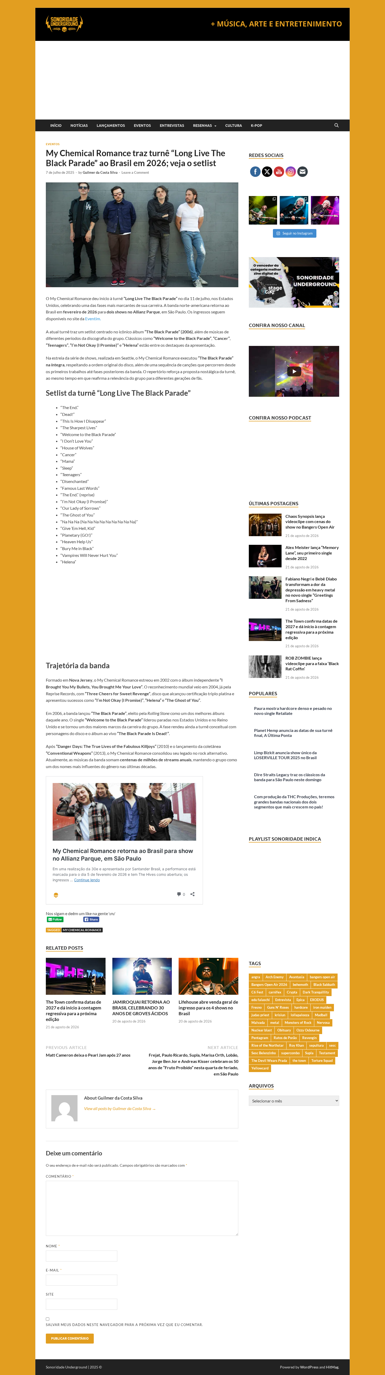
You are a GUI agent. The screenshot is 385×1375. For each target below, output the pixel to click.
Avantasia (296, 977)
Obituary (284, 1030)
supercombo (290, 1053)
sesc (332, 1045)
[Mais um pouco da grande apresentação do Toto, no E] (294, 210)
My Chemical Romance (82, 930)
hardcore (301, 1007)
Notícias (79, 125)
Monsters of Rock (298, 1022)
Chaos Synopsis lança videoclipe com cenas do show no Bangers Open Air (310, 522)
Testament (327, 1053)
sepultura (316, 1045)
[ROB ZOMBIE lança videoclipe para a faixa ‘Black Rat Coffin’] (265, 658)
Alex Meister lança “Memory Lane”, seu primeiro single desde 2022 (312, 553)
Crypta (292, 992)
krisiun (280, 1015)
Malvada (258, 1022)
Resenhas (202, 125)
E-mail (54, 1270)
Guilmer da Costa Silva (100, 172)
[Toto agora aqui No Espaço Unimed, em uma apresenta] (325, 210)
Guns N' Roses (278, 1007)
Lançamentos (111, 125)
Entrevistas (172, 125)
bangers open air (322, 977)
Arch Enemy (275, 977)
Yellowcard (259, 1068)
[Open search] (336, 125)
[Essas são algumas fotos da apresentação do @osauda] (263, 210)
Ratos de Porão (285, 1038)
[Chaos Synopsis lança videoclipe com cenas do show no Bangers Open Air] (265, 516)
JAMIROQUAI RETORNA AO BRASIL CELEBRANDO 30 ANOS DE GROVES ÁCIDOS (141, 1007)
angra (255, 977)
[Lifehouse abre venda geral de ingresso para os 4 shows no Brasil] (208, 977)
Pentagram (259, 1038)
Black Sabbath (324, 984)
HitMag (332, 1367)
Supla (309, 1053)
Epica (300, 1000)
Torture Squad (322, 1060)
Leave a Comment (135, 172)
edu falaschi (260, 1000)
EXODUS (317, 1000)
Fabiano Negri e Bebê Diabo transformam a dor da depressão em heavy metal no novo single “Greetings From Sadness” (311, 589)
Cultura (233, 125)
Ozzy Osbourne (308, 1030)
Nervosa (323, 1022)
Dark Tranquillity (316, 992)
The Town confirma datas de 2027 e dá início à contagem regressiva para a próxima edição (73, 1010)
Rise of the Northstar (267, 1045)
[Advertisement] (192, 80)
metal (274, 1022)
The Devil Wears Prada (269, 1060)
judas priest (260, 1015)
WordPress (309, 1367)
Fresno (256, 1007)
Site (50, 1294)
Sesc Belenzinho (263, 1053)
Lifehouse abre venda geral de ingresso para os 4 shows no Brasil (208, 1007)
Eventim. (93, 318)
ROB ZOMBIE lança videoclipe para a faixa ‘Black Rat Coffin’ (312, 663)
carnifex (275, 992)
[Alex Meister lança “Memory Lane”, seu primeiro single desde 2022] (265, 547)
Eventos (142, 125)
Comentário (60, 1176)
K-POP (256, 125)
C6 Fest (257, 992)
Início (56, 125)
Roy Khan (296, 1045)
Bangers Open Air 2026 (269, 984)
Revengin (309, 1038)
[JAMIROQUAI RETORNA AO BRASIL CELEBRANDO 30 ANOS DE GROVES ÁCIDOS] (142, 977)
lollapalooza (300, 1015)
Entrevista (283, 1000)
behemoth (300, 984)
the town (299, 1060)
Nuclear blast (261, 1030)
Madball (321, 1015)
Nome (53, 1246)
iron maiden (322, 1007)
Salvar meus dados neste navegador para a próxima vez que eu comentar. (124, 1325)
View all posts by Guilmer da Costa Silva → (120, 1108)
